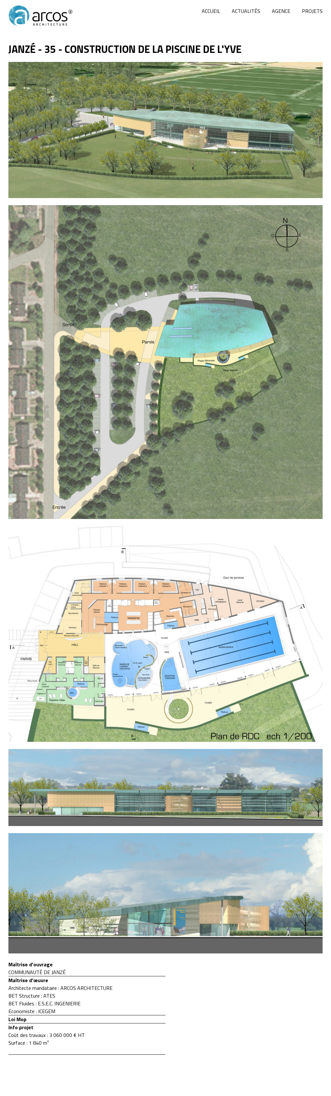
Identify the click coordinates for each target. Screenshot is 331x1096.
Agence (281, 11)
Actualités (246, 11)
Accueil (211, 11)
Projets (312, 11)
